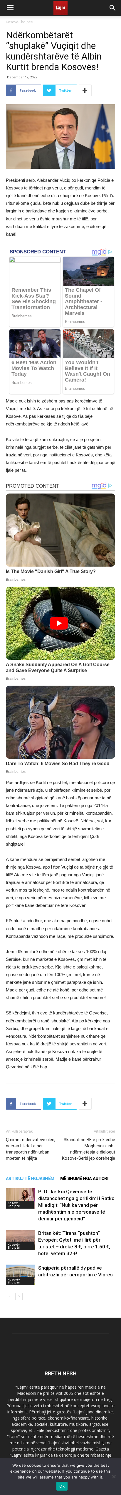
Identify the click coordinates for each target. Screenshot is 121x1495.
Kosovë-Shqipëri (19, 21)
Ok (62, 1486)
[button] (113, 8)
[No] (114, 1476)
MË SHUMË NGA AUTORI (84, 1178)
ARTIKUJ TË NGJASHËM (30, 1178)
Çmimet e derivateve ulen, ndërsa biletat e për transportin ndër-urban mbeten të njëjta (30, 1149)
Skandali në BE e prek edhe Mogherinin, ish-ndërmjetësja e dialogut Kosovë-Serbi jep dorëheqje (88, 1149)
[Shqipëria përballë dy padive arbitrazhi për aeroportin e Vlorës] (20, 1275)
